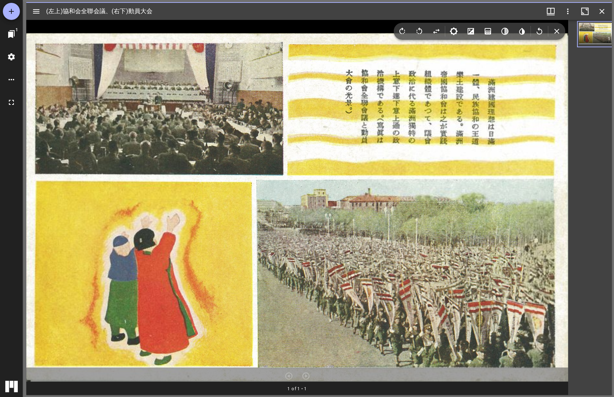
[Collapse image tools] (556, 31)
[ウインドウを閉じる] (601, 11)
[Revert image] (539, 31)
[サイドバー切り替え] (36, 11)
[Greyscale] (504, 31)
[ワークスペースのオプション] (11, 79)
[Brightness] (453, 31)
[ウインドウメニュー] (550, 11)
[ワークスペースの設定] (11, 56)
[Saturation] (487, 31)
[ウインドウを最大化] (584, 11)
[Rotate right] (402, 31)
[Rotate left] (419, 31)
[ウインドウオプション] (567, 11)
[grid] (590, 207)
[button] (595, 34)
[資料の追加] (11, 11)
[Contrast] (470, 31)
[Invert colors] (521, 31)
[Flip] (436, 31)
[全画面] (11, 102)
